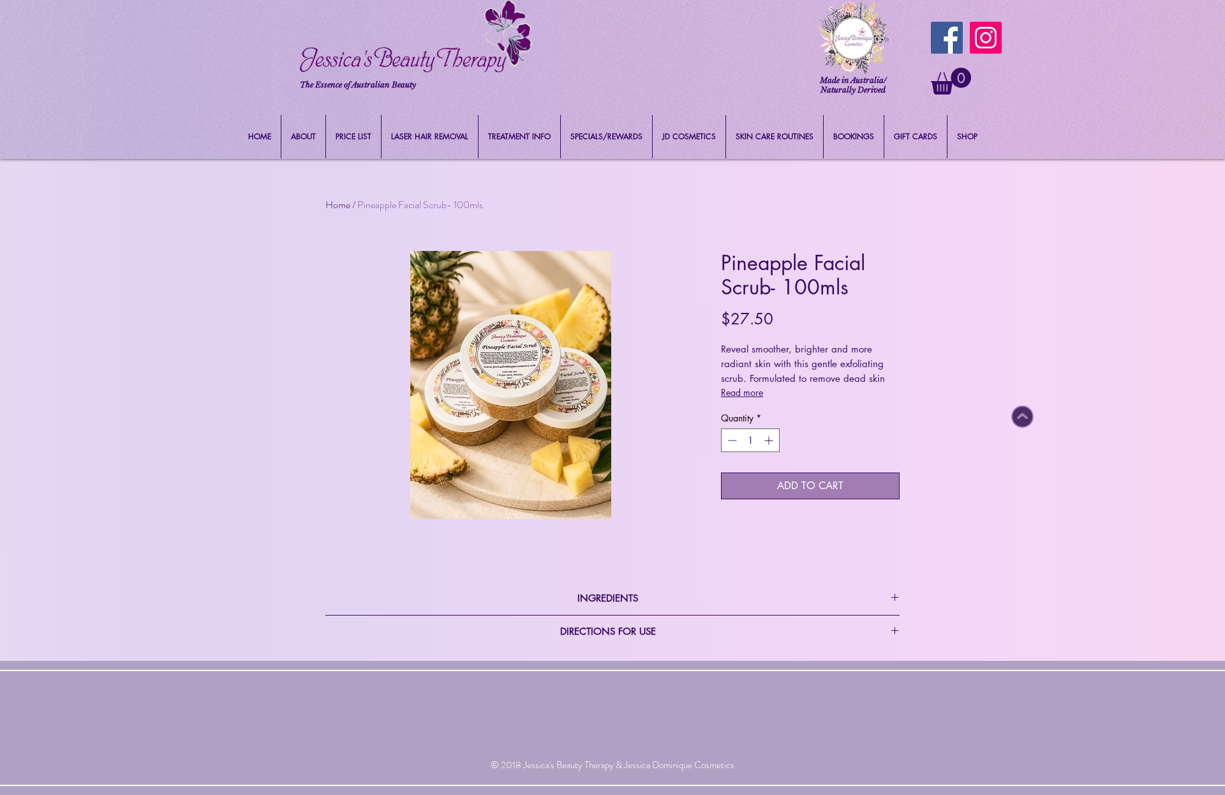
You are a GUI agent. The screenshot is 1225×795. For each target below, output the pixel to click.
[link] (951, 81)
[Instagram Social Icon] (986, 38)
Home (337, 204)
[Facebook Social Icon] (947, 38)
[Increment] (770, 440)
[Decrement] (731, 440)
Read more (742, 392)
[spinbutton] (750, 440)
